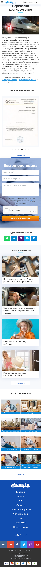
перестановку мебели (27, 80)
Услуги (20, 496)
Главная (20, 492)
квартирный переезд (10, 80)
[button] (12, 149)
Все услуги (20, 474)
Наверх (17, 535)
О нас (20, 518)
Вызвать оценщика (20, 218)
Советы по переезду (20, 509)
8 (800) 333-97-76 (29, 2)
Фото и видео (20, 514)
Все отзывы (21, 156)
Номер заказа (20, 527)
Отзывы (20, 505)
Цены (20, 500)
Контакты (20, 522)
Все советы (20, 383)
